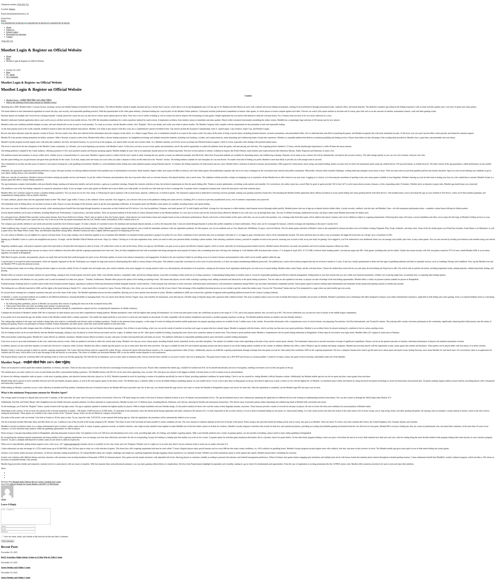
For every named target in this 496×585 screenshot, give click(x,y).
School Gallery (12, 32)
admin (12, 75)
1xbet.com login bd (71, 444)
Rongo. (12, 9)
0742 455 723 (23, 4)
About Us (10, 30)
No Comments (12, 77)
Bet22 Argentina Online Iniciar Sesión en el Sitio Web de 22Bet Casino (31, 557)
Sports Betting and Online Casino (15, 567)
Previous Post (6, 482)
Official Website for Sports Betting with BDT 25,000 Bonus (34, 484)
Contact (9, 37)
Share (3, 468)
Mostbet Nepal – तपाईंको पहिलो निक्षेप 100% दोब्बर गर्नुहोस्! (29, 100)
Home (8, 27)
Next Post (5, 484)
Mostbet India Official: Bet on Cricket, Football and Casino (37, 482)
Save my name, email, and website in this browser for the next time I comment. (36, 536)
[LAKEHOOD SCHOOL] (12, 23)
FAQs (3, 21)
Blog (8, 59)
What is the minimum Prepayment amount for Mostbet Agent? (31, 102)
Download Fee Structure (16, 34)
